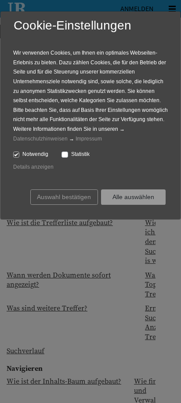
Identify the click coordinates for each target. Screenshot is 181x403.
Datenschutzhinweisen (40, 138)
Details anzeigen (33, 167)
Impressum (89, 138)
